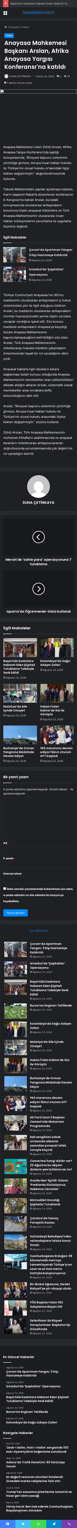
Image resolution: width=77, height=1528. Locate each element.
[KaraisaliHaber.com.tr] (38, 12)
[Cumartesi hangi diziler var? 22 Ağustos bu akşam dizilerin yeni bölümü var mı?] (15, 1166)
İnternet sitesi (12, 873)
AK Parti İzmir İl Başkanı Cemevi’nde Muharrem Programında (47, 1121)
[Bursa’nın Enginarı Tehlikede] (15, 1011)
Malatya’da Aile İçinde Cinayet (15, 708)
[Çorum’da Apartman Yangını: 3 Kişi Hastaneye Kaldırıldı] (14, 254)
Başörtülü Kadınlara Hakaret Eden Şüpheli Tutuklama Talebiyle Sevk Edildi (19, 667)
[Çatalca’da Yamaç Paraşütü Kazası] (15, 1224)
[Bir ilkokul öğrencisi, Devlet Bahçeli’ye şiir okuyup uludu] (15, 1289)
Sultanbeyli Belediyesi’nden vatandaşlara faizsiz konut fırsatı (50, 1240)
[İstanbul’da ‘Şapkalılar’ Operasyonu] (14, 274)
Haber (25, 27)
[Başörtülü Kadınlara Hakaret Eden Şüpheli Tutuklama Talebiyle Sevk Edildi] (20, 647)
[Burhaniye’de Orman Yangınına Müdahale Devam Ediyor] (20, 735)
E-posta (9, 858)
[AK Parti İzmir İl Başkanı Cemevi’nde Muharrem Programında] (15, 1123)
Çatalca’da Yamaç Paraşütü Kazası (44, 1220)
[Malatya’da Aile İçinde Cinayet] (20, 693)
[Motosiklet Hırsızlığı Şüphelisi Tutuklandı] (15, 1205)
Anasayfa (13, 27)
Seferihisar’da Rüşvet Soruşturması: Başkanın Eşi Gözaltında (50, 1324)
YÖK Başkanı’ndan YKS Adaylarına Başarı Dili (46, 1304)
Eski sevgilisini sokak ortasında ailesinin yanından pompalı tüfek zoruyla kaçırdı (48, 1143)
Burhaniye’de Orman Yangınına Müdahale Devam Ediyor (18, 752)
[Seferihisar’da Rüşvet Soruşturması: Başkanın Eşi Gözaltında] (15, 1326)
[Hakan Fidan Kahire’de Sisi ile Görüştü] (57, 693)
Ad (6, 843)
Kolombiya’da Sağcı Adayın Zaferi (55, 663)
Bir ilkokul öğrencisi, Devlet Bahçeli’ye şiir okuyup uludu (50, 1286)
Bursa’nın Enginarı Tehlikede (51, 1005)
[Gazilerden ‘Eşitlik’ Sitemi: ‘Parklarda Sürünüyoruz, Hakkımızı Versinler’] (15, 1186)
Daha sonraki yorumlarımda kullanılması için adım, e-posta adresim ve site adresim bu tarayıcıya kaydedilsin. (38, 895)
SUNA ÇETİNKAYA (20, 76)
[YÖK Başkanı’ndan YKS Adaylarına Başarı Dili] (15, 1308)
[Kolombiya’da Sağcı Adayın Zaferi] (57, 647)
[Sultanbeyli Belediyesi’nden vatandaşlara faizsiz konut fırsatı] (15, 1242)
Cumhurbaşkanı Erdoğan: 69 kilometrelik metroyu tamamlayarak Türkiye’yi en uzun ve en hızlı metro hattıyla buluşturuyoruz (51, 1264)
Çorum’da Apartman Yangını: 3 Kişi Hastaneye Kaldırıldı (48, 948)
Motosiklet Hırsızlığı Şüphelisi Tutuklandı (45, 1202)
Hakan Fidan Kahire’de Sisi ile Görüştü (52, 710)
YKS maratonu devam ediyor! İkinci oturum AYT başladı (56, 752)
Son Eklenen (38, 931)
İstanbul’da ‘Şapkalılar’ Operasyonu (47, 965)
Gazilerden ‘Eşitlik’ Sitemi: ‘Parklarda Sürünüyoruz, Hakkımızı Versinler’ (49, 1184)
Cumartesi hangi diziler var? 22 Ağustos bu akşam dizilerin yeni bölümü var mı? (51, 1165)
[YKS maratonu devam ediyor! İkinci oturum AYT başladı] (57, 735)
